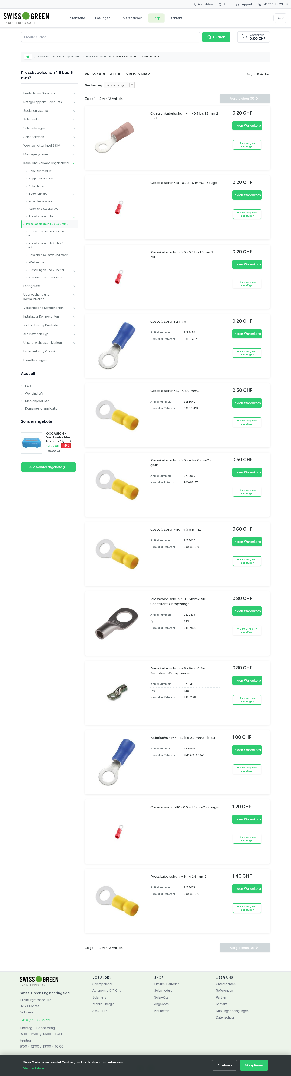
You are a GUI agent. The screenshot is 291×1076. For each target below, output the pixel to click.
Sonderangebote (36, 421)
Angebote (161, 1004)
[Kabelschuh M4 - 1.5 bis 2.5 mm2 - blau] (117, 762)
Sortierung (93, 85)
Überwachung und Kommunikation (36, 297)
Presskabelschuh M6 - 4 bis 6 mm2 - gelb (180, 462)
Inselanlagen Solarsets (39, 93)
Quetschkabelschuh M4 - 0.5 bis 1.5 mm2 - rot (184, 115)
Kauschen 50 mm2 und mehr (48, 254)
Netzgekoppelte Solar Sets (42, 102)
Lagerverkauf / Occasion (40, 351)
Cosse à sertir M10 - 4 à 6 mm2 (175, 529)
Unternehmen (226, 984)
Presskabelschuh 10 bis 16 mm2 (45, 233)
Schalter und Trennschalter (47, 277)
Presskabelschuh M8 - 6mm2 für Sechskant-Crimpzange (178, 601)
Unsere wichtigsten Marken (42, 342)
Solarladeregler (34, 128)
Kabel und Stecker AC (43, 208)
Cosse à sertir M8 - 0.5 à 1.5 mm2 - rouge (183, 183)
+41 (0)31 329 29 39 (35, 1020)
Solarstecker (37, 186)
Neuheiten (161, 1011)
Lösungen (102, 18)
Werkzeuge (36, 262)
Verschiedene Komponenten (43, 307)
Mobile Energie (103, 1004)
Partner (221, 997)
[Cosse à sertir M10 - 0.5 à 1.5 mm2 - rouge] (117, 831)
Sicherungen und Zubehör (46, 270)
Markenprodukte (36, 401)
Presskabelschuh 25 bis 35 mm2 (45, 245)
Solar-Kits (161, 997)
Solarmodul (31, 119)
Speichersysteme (35, 110)
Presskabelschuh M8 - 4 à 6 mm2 (178, 876)
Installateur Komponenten (41, 316)
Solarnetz (99, 997)
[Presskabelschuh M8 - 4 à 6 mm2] (117, 901)
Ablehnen (224, 1065)
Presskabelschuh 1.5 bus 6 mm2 (47, 223)
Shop (156, 18)
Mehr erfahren (34, 1068)
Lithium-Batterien (166, 984)
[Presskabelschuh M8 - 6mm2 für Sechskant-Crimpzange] (117, 623)
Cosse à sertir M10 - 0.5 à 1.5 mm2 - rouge (184, 807)
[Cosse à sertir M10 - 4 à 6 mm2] (117, 554)
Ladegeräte (31, 286)
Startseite (77, 18)
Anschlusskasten (40, 201)
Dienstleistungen (35, 360)
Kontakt (176, 18)
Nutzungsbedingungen (232, 1011)
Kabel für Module (40, 171)
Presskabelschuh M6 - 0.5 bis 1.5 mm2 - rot (183, 254)
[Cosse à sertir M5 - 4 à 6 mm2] (117, 415)
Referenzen (224, 991)
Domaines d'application (41, 408)
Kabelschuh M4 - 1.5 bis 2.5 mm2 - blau (182, 738)
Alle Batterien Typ (35, 334)
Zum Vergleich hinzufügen (248, 145)
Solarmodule (163, 991)
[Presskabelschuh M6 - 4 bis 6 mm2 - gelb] (117, 484)
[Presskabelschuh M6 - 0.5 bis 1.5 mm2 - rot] (117, 276)
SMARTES (100, 1011)
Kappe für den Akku (42, 178)
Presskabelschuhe (98, 56)
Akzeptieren (254, 1065)
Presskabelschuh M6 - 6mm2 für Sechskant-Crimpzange (178, 670)
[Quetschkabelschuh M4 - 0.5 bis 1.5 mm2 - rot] (117, 138)
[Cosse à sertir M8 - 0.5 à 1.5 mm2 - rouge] (117, 207)
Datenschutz (225, 1017)
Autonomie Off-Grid (106, 991)
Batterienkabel (38, 193)
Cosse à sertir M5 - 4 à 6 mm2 (174, 391)
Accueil (28, 373)
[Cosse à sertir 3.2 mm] (117, 346)
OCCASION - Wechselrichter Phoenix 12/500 (58, 437)
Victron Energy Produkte (40, 325)
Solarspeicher (131, 18)
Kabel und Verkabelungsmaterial (59, 56)
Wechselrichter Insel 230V (41, 145)
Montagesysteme (35, 154)
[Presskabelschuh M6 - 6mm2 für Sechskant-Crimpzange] (117, 692)
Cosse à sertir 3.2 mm (168, 322)
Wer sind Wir (33, 393)
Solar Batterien (33, 137)
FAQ (27, 386)
